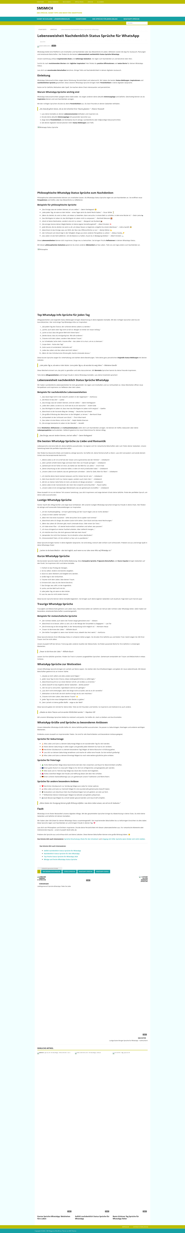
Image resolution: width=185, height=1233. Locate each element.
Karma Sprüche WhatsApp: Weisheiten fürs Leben (53, 1217)
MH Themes (72, 1231)
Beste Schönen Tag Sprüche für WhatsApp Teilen (126, 1217)
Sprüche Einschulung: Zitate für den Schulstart (81, 839)
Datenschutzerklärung (140, 1227)
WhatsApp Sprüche (85, 871)
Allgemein (100, 2)
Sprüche (90, 2)
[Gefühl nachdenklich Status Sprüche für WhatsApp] (92, 1133)
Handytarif (40, 2)
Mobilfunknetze (53, 2)
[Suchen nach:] (137, 23)
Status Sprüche (69, 871)
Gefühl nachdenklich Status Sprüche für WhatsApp (62, 851)
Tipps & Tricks (79, 2)
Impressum (125, 1227)
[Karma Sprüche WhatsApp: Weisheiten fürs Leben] (54, 1133)
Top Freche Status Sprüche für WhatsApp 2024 (61, 857)
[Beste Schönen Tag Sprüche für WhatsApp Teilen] (130, 1133)
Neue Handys (67, 2)
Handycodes (81, 19)
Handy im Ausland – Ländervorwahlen (53, 19)
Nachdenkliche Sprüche (51, 871)
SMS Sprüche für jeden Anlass (104, 19)
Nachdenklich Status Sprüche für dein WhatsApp (62, 854)
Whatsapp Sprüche (131, 19)
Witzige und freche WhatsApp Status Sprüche (60, 859)
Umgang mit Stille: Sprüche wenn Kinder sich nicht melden (123, 839)
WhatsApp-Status (102, 871)
